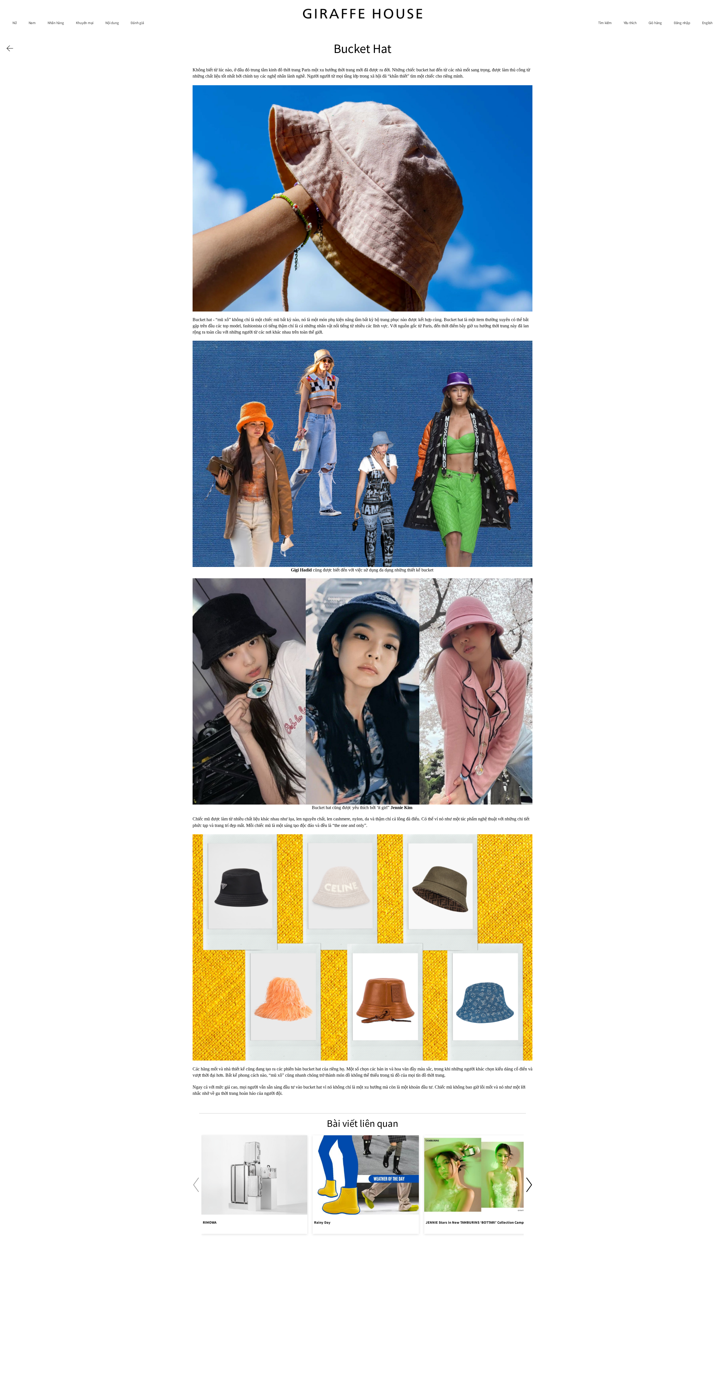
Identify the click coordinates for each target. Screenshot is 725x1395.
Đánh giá (137, 22)
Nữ (14, 22)
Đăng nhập (682, 23)
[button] (529, 1185)
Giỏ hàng (655, 23)
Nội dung (112, 22)
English (707, 23)
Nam (32, 22)
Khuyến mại (85, 22)
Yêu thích (630, 23)
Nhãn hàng (56, 22)
